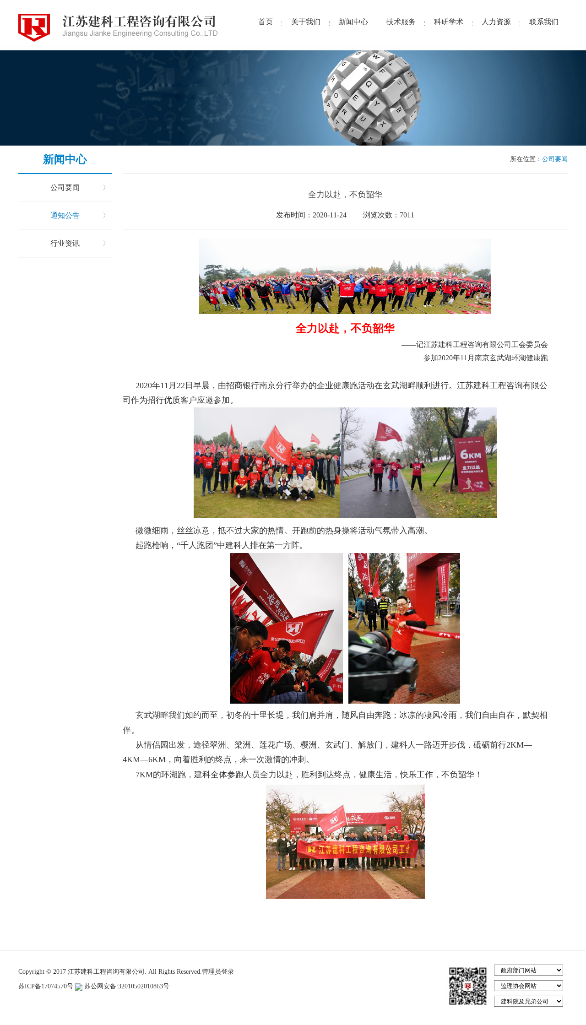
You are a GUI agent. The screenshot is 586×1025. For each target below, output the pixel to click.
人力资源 (496, 22)
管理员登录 (218, 971)
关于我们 (305, 22)
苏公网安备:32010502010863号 (125, 986)
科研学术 (448, 22)
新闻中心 (353, 22)
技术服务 (401, 22)
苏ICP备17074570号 (46, 986)
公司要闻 (65, 187)
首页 (265, 22)
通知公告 (65, 215)
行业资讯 (65, 243)
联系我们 (544, 22)
